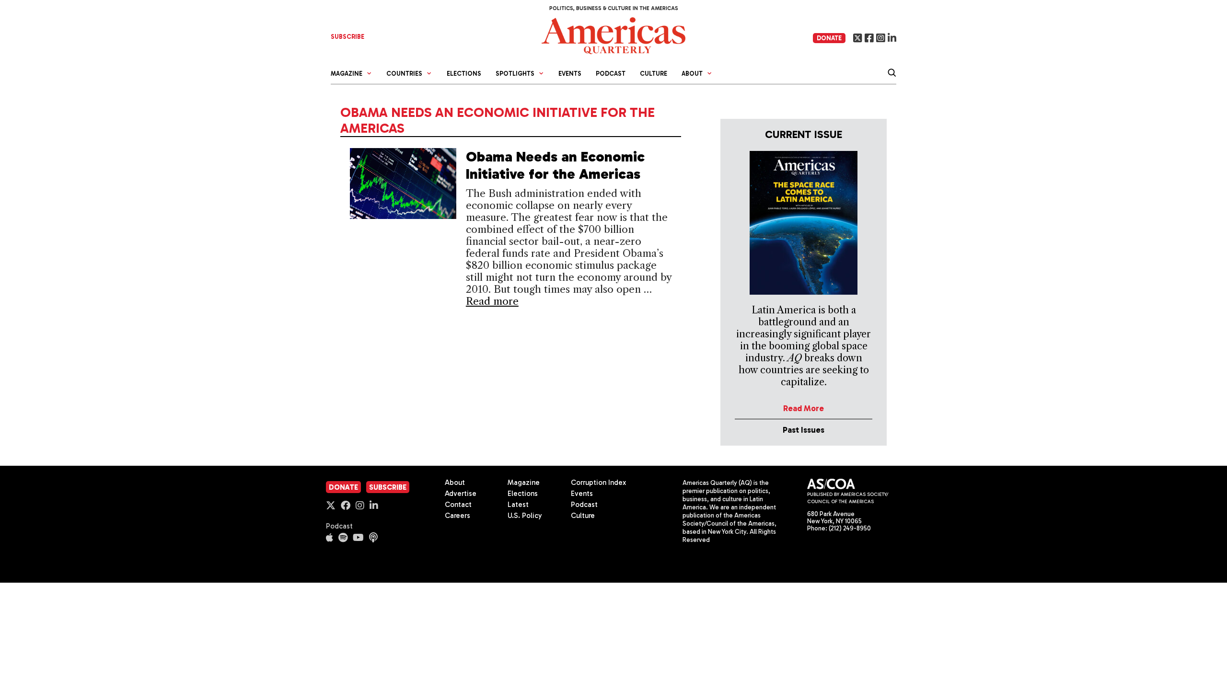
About (455, 482)
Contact (458, 504)
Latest (518, 504)
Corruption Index (598, 482)
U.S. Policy (525, 515)
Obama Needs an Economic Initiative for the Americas (555, 165)
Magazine (524, 482)
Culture (653, 73)
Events (569, 73)
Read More (803, 408)
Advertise (460, 493)
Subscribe (387, 487)
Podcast (610, 73)
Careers (457, 515)
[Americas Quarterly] (613, 35)
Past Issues (803, 430)
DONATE (829, 38)
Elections (464, 73)
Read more (492, 301)
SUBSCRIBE (347, 36)
